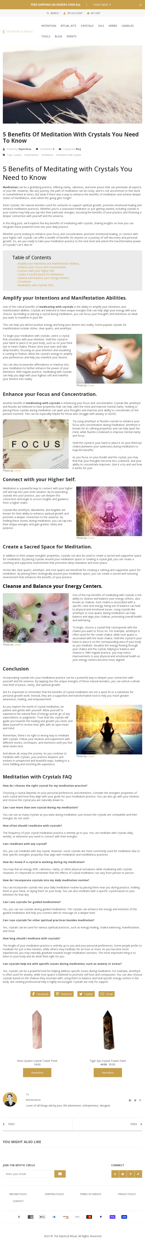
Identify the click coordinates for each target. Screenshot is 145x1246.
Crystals (87, 25)
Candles (128, 25)
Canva (90, 385)
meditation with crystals (68, 155)
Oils (101, 25)
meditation (47, 155)
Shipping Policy (54, 1194)
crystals (17, 155)
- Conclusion (23, 281)
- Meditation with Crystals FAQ (34, 285)
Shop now (101, 4)
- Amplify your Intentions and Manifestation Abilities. (48, 263)
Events (71, 36)
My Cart (95, 13)
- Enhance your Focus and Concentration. (41, 267)
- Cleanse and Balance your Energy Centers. (42, 278)
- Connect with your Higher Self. (35, 271)
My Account (75, 13)
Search (54, 13)
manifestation (31, 155)
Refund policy (18, 1194)
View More (37, 1072)
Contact (18, 1201)
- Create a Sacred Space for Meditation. (40, 274)
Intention (48, 25)
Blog (58, 36)
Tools (45, 36)
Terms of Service (90, 1194)
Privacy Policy (127, 1194)
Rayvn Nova (25, 149)
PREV (11, 1124)
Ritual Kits (68, 25)
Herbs (113, 25)
